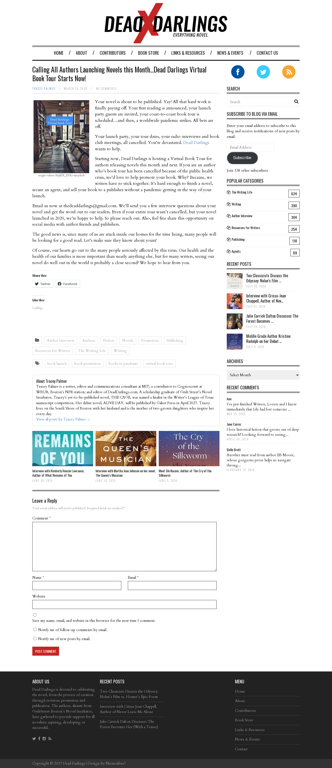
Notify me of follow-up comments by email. (72, 629)
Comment (41, 518)
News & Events (230, 53)
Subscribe (242, 157)
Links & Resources (188, 53)
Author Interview (61, 340)
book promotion (87, 363)
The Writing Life (92, 350)
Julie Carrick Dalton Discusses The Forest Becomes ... (272, 318)
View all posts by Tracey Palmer (63, 419)
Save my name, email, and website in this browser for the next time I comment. (94, 620)
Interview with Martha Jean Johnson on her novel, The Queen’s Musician (126, 473)
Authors (88, 340)
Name (38, 577)
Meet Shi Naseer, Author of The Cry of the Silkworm (185, 473)
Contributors (113, 53)
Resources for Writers (52, 350)
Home (58, 53)
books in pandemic (123, 363)
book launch (57, 363)
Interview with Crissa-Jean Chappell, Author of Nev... (266, 298)
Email (133, 577)
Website (38, 596)
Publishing (174, 340)
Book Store (148, 53)
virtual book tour (159, 363)
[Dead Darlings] (166, 41)
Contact (241, 749)
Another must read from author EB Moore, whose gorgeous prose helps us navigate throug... (261, 460)
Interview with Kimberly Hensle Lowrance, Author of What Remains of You (58, 473)
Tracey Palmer (44, 88)
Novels (127, 340)
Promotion (150, 340)
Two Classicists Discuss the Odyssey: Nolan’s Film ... (267, 278)
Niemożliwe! (115, 763)
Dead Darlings (196, 142)
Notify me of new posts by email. (64, 638)
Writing (120, 350)
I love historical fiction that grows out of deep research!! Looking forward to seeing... (263, 432)
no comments (106, 88)
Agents (236, 251)
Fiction (108, 340)
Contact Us (267, 53)
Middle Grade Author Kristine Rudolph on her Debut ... (268, 338)
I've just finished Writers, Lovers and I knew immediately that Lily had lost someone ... (262, 407)
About (81, 53)
